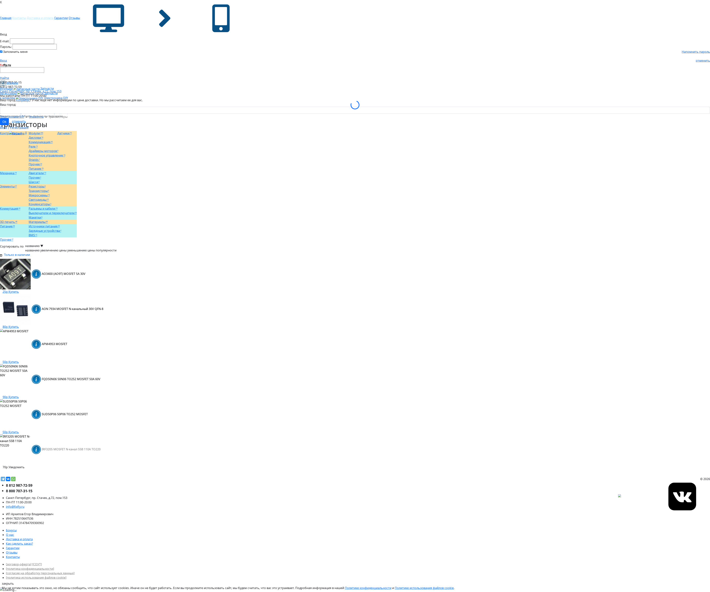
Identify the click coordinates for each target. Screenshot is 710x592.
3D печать (8, 222)
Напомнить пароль (696, 52)
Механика (8, 173)
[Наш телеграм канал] (636, 496)
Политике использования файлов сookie (424, 588)
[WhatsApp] (13, 479)
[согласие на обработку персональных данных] (40, 573)
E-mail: (4, 41)
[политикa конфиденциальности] (30, 569)
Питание (7, 226)
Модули (36, 133)
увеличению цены (53, 250)
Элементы (8, 186)
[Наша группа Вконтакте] (682, 496)
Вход (3, 61)
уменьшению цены (81, 250)
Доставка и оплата (40, 18)
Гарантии (61, 18)
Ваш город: (8, 105)
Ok (4, 122)
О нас (10, 535)
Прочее (6, 240)
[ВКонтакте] (8, 479)
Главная (5, 18)
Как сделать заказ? (19, 544)
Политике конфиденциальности (368, 588)
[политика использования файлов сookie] (36, 578)
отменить (703, 61)
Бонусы (11, 530)
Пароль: (6, 47)
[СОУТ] (37, 564)
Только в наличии (16, 255)
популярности (106, 250)
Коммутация (10, 209)
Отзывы (74, 18)
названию (32, 250)
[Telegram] (3, 479)
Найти (4, 78)
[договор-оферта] (18, 564)
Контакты (19, 18)
